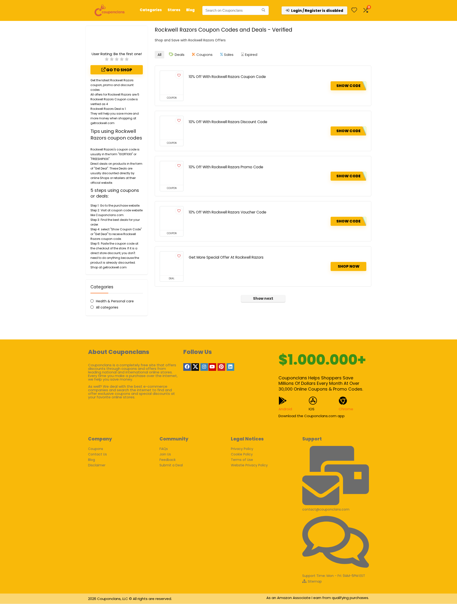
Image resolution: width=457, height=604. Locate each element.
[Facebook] (187, 367)
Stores (174, 9)
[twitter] (195, 367)
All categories (107, 307)
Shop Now (348, 266)
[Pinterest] (221, 367)
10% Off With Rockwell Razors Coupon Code (227, 76)
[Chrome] (343, 400)
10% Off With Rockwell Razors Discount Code (228, 121)
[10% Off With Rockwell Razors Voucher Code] (171, 218)
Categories (151, 9)
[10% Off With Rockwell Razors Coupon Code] (171, 83)
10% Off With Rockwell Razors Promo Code (226, 166)
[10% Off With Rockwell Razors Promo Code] (171, 173)
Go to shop (118, 70)
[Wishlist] (354, 10)
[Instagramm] (204, 367)
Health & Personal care (115, 301)
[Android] (282, 400)
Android (285, 408)
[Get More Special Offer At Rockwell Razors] (171, 263)
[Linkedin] (230, 367)
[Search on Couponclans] (263, 10)
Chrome (346, 408)
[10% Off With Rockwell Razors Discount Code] (171, 128)
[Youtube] (212, 367)
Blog (190, 9)
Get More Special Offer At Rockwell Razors (226, 257)
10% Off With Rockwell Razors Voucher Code (227, 212)
